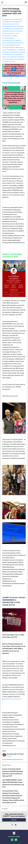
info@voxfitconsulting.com (12, 699)
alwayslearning (7, 21)
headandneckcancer (8, 31)
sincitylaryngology (8, 45)
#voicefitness (6, 19)
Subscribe (14, 819)
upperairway (19, 47)
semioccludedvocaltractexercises (13, 43)
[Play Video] (3, 76)
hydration (19, 31)
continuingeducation (9, 26)
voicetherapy (6, 61)
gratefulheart (18, 28)
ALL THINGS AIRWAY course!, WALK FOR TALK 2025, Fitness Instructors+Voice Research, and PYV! (13, 783)
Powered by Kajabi (14, 836)
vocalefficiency (12, 50)
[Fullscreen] (24, 76)
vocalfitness (21, 50)
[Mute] (19, 76)
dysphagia (20, 26)
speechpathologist (8, 47)
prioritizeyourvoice (8, 40)
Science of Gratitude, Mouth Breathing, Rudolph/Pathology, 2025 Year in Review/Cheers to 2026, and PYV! (12, 772)
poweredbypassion (8, 38)
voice (4, 57)
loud (17, 33)
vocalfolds (5, 52)
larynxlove (11, 33)
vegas (4, 50)
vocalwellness (18, 54)
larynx (4, 33)
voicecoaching (11, 57)
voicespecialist (19, 59)
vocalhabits (13, 52)
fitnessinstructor (7, 28)
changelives (17, 21)
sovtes (17, 45)
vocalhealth (21, 52)
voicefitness (20, 57)
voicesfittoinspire (8, 59)
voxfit (13, 61)
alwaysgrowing (17, 19)
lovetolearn (13, 35)
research (18, 40)
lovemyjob (5, 35)
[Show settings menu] (22, 76)
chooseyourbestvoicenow (10, 24)
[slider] (13, 76)
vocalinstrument (7, 54)
